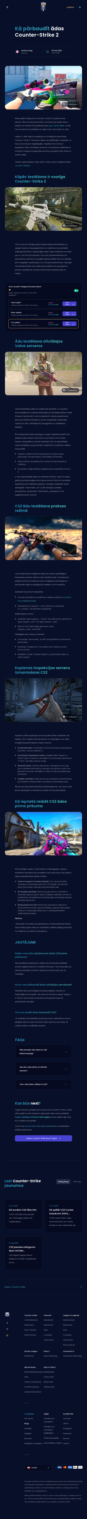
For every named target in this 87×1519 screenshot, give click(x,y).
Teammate (49, 1340)
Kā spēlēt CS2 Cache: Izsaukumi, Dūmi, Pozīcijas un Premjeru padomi (61, 1211)
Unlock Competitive (32, 1382)
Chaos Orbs (49, 1377)
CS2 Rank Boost (31, 1320)
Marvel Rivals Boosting (33, 1372)
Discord (66, 1438)
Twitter (66, 1443)
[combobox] (38, 1467)
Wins (46, 1330)
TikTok (65, 1423)
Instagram (67, 1428)
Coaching (48, 1335)
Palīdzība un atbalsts (33, 1443)
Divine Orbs (48, 1382)
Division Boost (69, 1320)
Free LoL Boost (69, 1345)
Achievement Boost (32, 1392)
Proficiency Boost (31, 1387)
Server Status (30, 1335)
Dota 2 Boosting (50, 1356)
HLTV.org (77, 1182)
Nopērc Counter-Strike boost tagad (41, 1138)
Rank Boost (48, 1320)
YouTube (67, 1418)
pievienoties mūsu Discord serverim (41, 1126)
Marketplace (49, 1372)
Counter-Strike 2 (22, 165)
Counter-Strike (18, 1287)
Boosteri (27, 1438)
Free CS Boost (30, 1330)
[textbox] (38, 1467)
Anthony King (26, 50)
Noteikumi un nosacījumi (49, 1420)
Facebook (67, 1433)
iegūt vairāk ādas (56, 125)
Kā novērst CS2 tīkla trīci (23, 1209)
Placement (29, 1325)
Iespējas (27, 1433)
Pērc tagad (70, 303)
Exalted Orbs (49, 1387)
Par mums (28, 1418)
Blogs (7, 1287)
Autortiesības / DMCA (53, 1443)
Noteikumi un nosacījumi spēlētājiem (49, 1429)
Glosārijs (27, 1428)
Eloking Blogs (63, 1182)
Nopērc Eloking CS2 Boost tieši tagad (32, 1117)
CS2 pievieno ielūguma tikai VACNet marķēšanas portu (22, 1249)
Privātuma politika (51, 1438)
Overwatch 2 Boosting (72, 1356)
